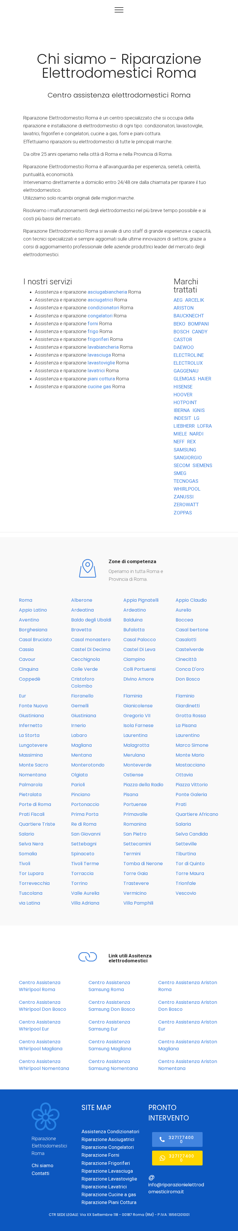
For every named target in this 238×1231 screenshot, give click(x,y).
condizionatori (103, 307)
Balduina (133, 620)
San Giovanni (85, 834)
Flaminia (132, 696)
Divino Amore (138, 679)
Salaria (183, 824)
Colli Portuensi (139, 669)
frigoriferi (98, 339)
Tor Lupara (31, 873)
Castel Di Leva (139, 649)
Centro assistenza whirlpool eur (39, 1025)
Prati (181, 804)
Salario (26, 834)
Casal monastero (91, 639)
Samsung (185, 450)
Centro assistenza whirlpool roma (39, 986)
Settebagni (83, 843)
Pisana (130, 794)
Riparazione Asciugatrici (108, 1139)
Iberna (182, 410)
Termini (131, 853)
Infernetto (30, 725)
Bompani (198, 324)
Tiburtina (186, 853)
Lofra (204, 426)
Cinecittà (186, 659)
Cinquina (28, 669)
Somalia (28, 853)
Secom (182, 465)
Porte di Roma (35, 804)
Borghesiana (33, 629)
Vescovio (186, 893)
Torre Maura (190, 873)
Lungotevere (33, 745)
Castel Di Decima (90, 649)
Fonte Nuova (33, 705)
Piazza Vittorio (192, 784)
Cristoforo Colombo (82, 682)
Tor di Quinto (190, 863)
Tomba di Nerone (143, 863)
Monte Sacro (33, 765)
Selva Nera (31, 843)
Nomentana (32, 774)
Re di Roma (83, 824)
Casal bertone (192, 629)
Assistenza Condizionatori (110, 1131)
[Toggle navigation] (119, 9)
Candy (200, 332)
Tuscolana (30, 893)
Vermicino (135, 893)
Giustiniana (31, 715)
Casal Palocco (139, 639)
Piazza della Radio (143, 784)
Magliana (81, 745)
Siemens (202, 465)
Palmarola (30, 784)
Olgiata (79, 774)
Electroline (189, 355)
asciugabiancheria (107, 292)
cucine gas (99, 386)
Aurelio (183, 610)
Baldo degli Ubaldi (91, 620)
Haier (204, 379)
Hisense (183, 387)
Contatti (40, 1173)
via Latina (29, 903)
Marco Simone (192, 745)
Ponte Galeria (191, 794)
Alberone (81, 600)
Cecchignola (85, 659)
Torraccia (82, 873)
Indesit (182, 418)
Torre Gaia (135, 873)
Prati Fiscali (31, 814)
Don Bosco (188, 679)
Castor (183, 339)
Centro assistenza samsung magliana (110, 1045)
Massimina (31, 755)
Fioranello (82, 696)
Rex (191, 441)
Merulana (134, 755)
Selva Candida (192, 834)
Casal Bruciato (35, 639)
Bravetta (81, 629)
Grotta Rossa (191, 715)
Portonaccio (85, 804)
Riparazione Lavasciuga (107, 1171)
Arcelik (194, 300)
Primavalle (135, 814)
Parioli (78, 784)
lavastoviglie (101, 363)
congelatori (100, 316)
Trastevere (136, 883)
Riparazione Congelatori (108, 1147)
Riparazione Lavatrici (104, 1187)
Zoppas (183, 513)
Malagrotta (136, 745)
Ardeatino (134, 610)
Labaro (79, 735)
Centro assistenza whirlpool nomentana (44, 1065)
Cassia (26, 649)
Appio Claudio (191, 600)
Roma (25, 600)
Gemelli (80, 705)
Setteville (186, 843)
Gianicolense (138, 705)
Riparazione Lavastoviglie (109, 1179)
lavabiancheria (103, 347)
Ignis (198, 410)
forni (93, 323)
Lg (196, 418)
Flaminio (185, 696)
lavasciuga (99, 355)
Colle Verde (84, 669)
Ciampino (134, 659)
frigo (93, 331)
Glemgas (184, 379)
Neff (179, 441)
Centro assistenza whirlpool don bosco (42, 1006)
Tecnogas (186, 481)
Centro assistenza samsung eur (109, 1025)
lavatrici (96, 370)
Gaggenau (186, 371)
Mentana (81, 755)
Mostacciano (190, 765)
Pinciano (80, 794)
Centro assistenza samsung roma (109, 986)
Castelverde (190, 649)
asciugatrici (100, 300)
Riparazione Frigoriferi (106, 1163)
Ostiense (133, 774)
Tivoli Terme (85, 863)
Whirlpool (187, 489)
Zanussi (184, 497)
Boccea (184, 620)
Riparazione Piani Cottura (109, 1202)
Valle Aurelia (85, 893)
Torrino (79, 883)
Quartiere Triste (37, 824)
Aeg (178, 300)
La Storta (29, 735)
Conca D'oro (190, 669)
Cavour (27, 659)
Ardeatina (82, 610)
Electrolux (188, 363)
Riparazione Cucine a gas (109, 1194)
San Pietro (135, 834)
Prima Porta (84, 814)
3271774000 (181, 1140)
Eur (22, 696)
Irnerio (78, 725)
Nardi (196, 434)
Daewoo (184, 347)
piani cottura (101, 379)
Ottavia (184, 774)
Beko (179, 324)
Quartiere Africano (197, 814)
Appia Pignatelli (140, 600)
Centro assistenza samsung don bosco (112, 1006)
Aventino (29, 620)
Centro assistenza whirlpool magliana (40, 1045)
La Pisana (186, 725)
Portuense (135, 804)
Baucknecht (189, 316)
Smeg (180, 473)
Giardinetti (188, 705)
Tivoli (24, 863)
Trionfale (186, 883)
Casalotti (186, 639)
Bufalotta (134, 629)
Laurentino (188, 735)
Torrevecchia (34, 883)
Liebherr (184, 426)
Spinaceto (82, 853)
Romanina (134, 824)
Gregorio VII (136, 715)
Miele (180, 434)
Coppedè (29, 679)
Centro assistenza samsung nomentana (113, 1065)
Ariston (184, 308)
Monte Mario (190, 755)
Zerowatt (186, 504)
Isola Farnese (138, 725)
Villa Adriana (85, 903)
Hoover (183, 394)
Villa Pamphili (138, 903)
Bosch (181, 332)
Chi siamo (42, 1165)
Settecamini (137, 843)
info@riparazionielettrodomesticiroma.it (176, 1188)
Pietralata (30, 794)
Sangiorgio (188, 457)
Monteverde (137, 765)
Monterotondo (87, 765)
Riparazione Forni (100, 1155)
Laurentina (135, 735)
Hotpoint (185, 402)
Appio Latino (33, 610)
